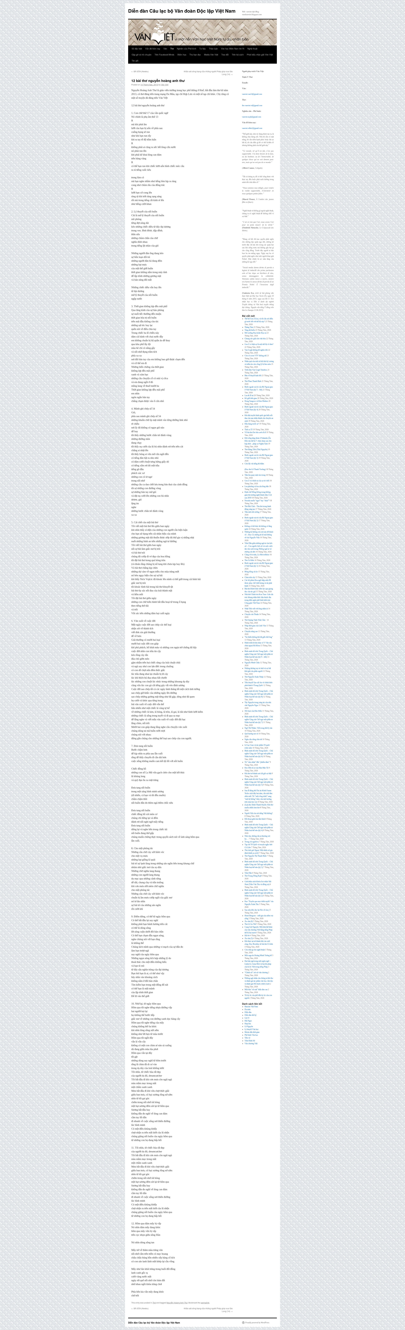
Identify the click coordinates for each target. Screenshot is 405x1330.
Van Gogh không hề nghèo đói (256, 350)
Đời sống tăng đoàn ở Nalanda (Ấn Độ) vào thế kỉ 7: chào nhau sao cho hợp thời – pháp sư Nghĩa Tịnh (258, 441)
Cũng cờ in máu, (257, 555)
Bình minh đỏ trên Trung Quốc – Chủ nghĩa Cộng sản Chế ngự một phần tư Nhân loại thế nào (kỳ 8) (259, 694)
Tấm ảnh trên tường (252, 512)
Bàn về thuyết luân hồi (253, 375)
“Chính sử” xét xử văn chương (256, 972)
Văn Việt (164, 84)
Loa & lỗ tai (249, 395)
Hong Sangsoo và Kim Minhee (256, 401)
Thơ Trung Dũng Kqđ (253, 876)
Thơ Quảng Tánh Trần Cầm (255, 620)
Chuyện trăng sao (251, 631)
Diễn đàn (248, 1012)
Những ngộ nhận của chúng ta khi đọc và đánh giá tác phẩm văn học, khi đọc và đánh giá (259, 981)
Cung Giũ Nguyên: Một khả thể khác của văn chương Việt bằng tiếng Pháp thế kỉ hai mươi (258, 930)
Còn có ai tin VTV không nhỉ (256, 356)
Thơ (172, 48)
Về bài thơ (255, 432)
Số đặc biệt (137, 48)
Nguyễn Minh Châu (252, 663)
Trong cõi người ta (252, 842)
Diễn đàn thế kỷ (250, 1015)
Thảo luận (213, 48)
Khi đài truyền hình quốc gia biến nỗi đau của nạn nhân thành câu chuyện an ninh (259, 418)
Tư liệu (202, 48)
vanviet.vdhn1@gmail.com (252, 128)
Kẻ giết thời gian (251, 398)
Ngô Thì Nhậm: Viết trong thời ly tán (258, 728)
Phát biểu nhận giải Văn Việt (260, 54)
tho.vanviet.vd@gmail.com (252, 105)
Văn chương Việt (251, 1043)
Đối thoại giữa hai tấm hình (255, 819)
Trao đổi (225, 54)
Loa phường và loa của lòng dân (257, 486)
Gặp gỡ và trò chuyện (141, 54)
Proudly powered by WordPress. (257, 1322)
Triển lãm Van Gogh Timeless (256, 370)
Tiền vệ (247, 1038)
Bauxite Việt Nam (251, 1006)
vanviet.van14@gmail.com (252, 94)
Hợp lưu (248, 1024)
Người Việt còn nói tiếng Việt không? (259, 813)
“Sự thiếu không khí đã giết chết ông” (259, 637)
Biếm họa (182, 54)
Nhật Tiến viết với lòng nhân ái (256, 609)
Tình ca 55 (248, 429)
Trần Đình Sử (250, 1041)
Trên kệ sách (238, 54)
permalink (205, 1302)
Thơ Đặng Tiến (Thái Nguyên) (256, 449)
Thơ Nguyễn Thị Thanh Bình (255, 856)
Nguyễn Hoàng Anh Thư (177, 1302)
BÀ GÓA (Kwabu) (140, 71)
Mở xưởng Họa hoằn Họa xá (255, 333)
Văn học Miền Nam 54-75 (232, 48)
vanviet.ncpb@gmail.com (251, 117)
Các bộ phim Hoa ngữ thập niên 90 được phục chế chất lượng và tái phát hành (258, 583)
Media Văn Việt (211, 54)
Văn (165, 48)
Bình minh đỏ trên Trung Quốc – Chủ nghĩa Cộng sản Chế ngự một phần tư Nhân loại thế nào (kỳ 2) (259, 893)
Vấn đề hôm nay (152, 48)
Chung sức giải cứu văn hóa (255, 338)
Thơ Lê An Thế (250, 924)
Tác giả (135, 60)
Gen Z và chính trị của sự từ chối (257, 481)
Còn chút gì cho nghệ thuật (255, 950)
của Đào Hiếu (253, 711)
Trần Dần (248, 873)
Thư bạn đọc (195, 54)
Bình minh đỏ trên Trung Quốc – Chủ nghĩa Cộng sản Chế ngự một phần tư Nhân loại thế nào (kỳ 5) (259, 782)
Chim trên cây (250, 577)
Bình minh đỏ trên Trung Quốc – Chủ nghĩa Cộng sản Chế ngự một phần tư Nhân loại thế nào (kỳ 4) (259, 827)
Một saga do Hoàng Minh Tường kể (258, 955)
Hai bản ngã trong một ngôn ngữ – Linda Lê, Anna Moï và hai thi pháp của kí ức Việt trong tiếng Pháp (258, 964)
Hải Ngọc (248, 1021)
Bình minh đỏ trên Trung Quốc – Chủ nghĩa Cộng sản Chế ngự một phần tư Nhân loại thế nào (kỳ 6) (259, 754)
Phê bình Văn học (251, 1035)
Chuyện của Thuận (252, 614)
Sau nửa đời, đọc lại (257, 910)
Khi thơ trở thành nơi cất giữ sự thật (258, 773)
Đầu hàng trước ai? (252, 424)
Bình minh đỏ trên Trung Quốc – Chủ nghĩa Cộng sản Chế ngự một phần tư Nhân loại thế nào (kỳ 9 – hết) (259, 654)
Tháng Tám (249, 327)
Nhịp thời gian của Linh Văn (255, 626)
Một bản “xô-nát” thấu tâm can (256, 989)
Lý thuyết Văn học (252, 1029)
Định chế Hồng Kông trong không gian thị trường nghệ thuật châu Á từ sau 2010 (258, 495)
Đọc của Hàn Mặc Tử (256, 768)
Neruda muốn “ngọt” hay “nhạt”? (257, 501)
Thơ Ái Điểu (249, 560)
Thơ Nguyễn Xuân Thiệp (254, 677)
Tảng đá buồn (250, 330)
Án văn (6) (249, 921)
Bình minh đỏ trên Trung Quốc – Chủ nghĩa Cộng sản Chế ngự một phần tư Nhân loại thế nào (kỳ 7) (259, 719)
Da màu (247, 1009)
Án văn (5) (249, 938)
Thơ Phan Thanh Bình (253, 381)
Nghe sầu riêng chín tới (253, 739)
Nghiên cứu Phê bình (186, 48)
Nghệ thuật (252, 48)
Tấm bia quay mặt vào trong (255, 475)
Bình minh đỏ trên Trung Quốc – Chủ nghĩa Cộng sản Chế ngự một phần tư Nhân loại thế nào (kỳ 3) (259, 864)
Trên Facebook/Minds (164, 54)
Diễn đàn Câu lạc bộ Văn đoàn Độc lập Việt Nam (182, 10)
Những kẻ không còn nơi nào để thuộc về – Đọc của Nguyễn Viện (259, 535)
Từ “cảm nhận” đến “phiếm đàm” (257, 762)
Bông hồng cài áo (251, 572)
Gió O (247, 1018)
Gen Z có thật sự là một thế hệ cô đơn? (259, 344)
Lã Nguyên (249, 1026)
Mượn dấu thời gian (252, 1032)
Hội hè (247, 935)
